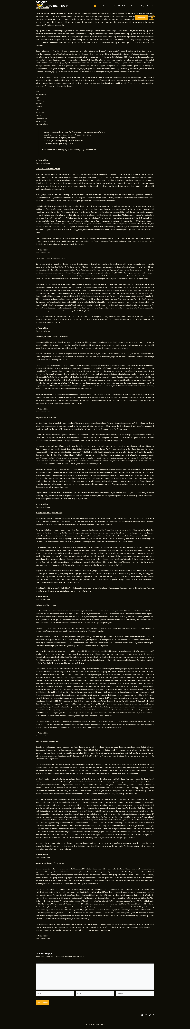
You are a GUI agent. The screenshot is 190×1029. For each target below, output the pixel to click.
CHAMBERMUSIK (57, 5)
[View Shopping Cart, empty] (152, 18)
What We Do (122, 6)
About (113, 6)
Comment (40, 962)
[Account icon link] (95, 6)
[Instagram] (146, 1015)
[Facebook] (142, 1015)
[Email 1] (153, 1015)
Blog (142, 6)
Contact (150, 6)
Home (105, 6)
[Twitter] (150, 1015)
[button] (127, 6)
